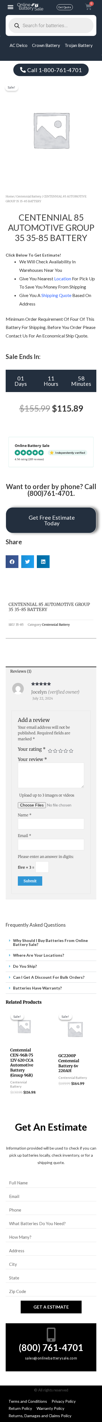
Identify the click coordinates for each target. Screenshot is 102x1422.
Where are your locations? (38, 955)
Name (24, 815)
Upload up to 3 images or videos (46, 795)
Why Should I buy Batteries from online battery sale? (50, 942)
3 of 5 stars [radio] (60, 751)
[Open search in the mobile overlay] (51, 25)
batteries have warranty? (37, 988)
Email (24, 835)
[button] (10, 7)
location (62, 278)
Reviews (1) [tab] (20, 671)
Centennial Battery (28, 196)
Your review (32, 759)
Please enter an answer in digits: (46, 856)
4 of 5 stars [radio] (65, 751)
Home (10, 196)
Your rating (32, 749)
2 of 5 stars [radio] (55, 751)
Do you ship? (25, 966)
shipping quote (56, 295)
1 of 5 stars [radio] (50, 751)
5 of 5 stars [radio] (71, 751)
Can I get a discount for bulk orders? (48, 977)
